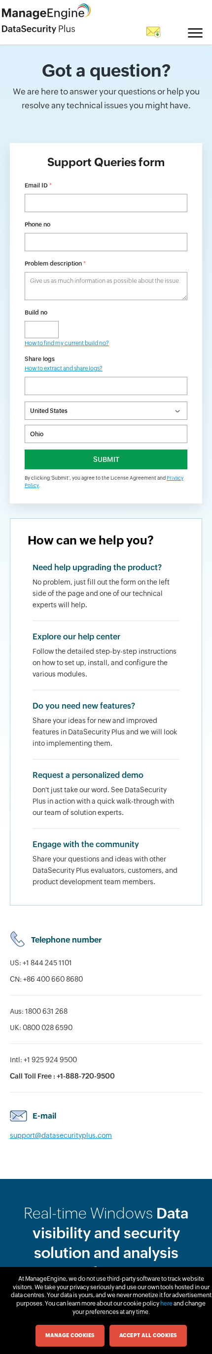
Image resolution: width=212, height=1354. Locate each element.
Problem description (55, 263)
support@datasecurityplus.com (61, 1135)
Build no (36, 312)
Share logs (64, 364)
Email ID (38, 185)
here (166, 1303)
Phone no (37, 224)
